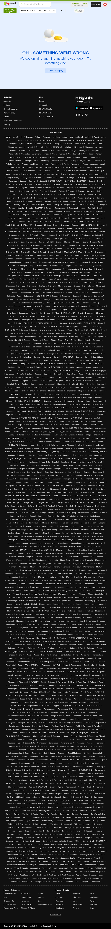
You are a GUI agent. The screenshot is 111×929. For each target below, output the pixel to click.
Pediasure (94, 897)
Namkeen (25, 901)
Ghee (40, 893)
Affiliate (7, 117)
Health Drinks (26, 897)
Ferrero (76, 908)
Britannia (59, 904)
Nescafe (76, 893)
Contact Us (43, 105)
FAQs (41, 101)
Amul (58, 893)
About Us (7, 101)
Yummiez (59, 901)
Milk (5, 897)
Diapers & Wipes (28, 908)
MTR (92, 893)
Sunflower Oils (10, 893)
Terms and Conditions (13, 121)
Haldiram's (60, 908)
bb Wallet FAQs (45, 109)
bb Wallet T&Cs (45, 113)
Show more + (55, 914)
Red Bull (59, 897)
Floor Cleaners (10, 904)
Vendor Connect (46, 117)
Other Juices (26, 904)
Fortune (93, 904)
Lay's (92, 908)
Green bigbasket (10, 109)
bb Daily (7, 124)
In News (7, 105)
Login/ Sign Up (96, 4)
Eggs (40, 901)
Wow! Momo (78, 904)
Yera (74, 901)
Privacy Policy (9, 113)
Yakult (92, 901)
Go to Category (55, 70)
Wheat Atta (25, 893)
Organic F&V (9, 901)
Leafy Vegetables (45, 904)
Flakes (41, 897)
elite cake (77, 897)
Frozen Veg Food (11, 908)
